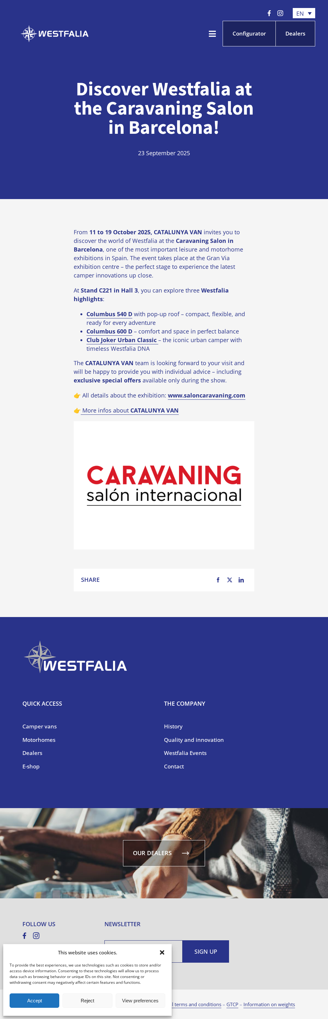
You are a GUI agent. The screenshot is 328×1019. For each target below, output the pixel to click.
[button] (162, 952)
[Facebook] (218, 580)
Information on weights (269, 1004)
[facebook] (269, 13)
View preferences (140, 1000)
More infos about (130, 410)
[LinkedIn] (241, 580)
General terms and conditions (188, 1004)
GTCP (232, 1004)
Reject (87, 1000)
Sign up (205, 951)
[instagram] (280, 13)
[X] (229, 580)
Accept (34, 1000)
